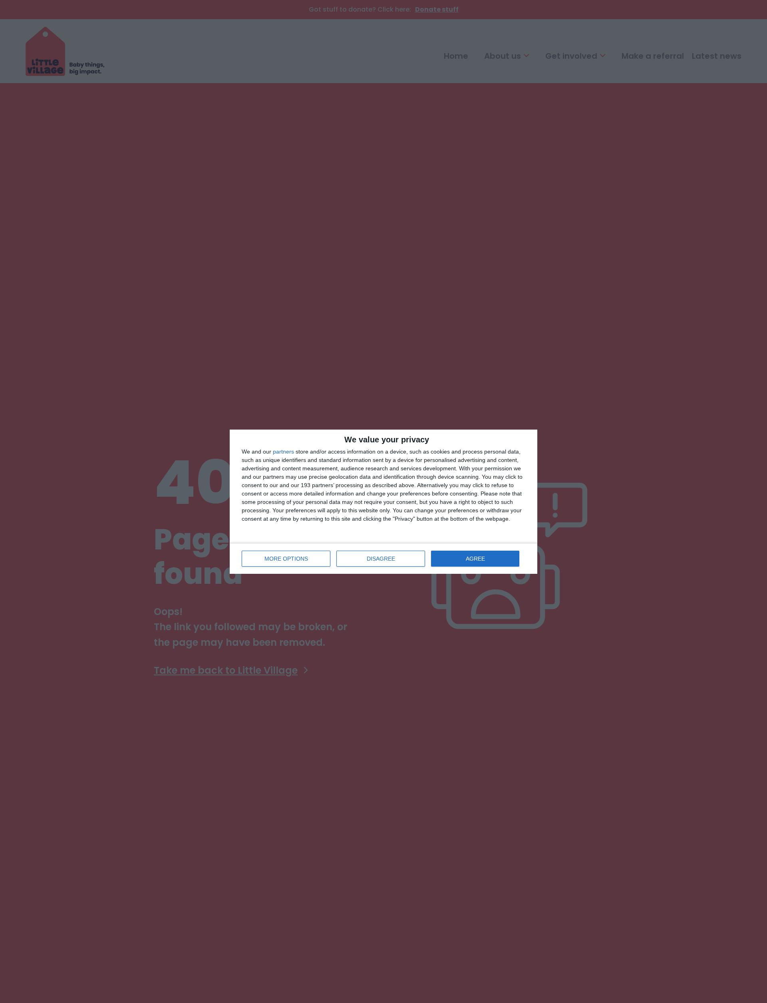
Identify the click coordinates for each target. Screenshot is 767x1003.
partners (283, 451)
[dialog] (383, 502)
